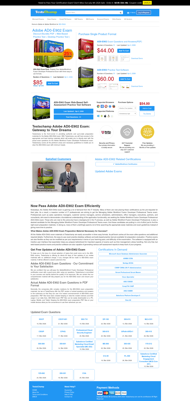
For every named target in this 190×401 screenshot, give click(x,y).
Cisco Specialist (128, 277)
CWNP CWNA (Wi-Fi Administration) (128, 268)
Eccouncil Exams (103, 19)
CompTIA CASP (128, 286)
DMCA (34, 396)
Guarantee (68, 390)
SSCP (41, 319)
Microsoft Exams (38, 19)
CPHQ (62, 331)
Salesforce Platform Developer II (128, 295)
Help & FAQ (69, 394)
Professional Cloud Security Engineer (84, 331)
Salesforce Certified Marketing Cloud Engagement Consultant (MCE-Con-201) (148, 359)
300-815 (127, 319)
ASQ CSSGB (128, 281)
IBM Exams (90, 19)
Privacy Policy (69, 392)
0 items (132, 12)
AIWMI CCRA (128, 258)
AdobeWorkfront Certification (126, 164)
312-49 (106, 356)
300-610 (105, 331)
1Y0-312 (148, 343)
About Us (35, 392)
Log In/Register (143, 12)
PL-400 (127, 356)
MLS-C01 (148, 319)
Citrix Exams (116, 19)
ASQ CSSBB (128, 291)
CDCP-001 (62, 319)
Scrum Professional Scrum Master (128, 272)
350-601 (63, 343)
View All (128, 300)
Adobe (40, 24)
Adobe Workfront (50, 24)
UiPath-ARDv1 (127, 331)
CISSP (41, 331)
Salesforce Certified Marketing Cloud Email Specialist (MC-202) (84, 344)
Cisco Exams (51, 19)
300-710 (84, 319)
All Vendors (128, 19)
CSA (84, 373)
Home (34, 24)
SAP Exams (79, 19)
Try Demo (147, 113)
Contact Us (68, 396)
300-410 (148, 331)
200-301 (63, 373)
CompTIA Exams (65, 19)
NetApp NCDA (128, 263)
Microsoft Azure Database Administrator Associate (128, 254)
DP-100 (106, 319)
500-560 (41, 343)
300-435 (127, 343)
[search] (120, 12)
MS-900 (106, 343)
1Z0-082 (41, 373)
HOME (34, 390)
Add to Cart (147, 108)
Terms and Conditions (40, 394)
